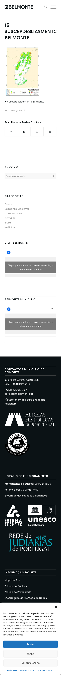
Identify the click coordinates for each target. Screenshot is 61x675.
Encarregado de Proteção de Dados (26, 598)
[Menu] (51, 7)
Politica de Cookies (16, 586)
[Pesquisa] (43, 7)
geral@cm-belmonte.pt (19, 394)
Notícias (10, 227)
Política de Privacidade (40, 670)
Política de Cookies (17, 670)
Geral (8, 222)
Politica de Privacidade (18, 592)
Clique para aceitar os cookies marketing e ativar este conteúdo (30, 267)
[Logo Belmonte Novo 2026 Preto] (25, 7)
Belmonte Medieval (17, 209)
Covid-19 (10, 218)
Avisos (9, 204)
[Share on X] (24, 131)
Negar (30, 653)
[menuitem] (43, 7)
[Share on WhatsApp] (37, 131)
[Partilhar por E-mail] (50, 131)
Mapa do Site (12, 580)
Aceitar (30, 644)
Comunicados (13, 213)
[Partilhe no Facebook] (11, 131)
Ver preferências (31, 662)
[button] (56, 606)
